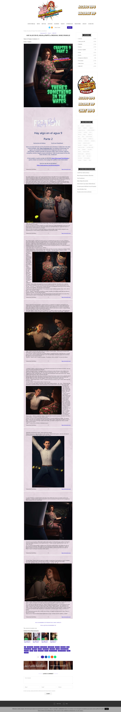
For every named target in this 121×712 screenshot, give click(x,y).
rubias (68, 650)
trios (90, 160)
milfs (36, 650)
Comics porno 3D (31, 23)
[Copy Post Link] (58, 657)
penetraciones (81, 153)
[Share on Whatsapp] (55, 657)
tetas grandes (87, 158)
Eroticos (44, 23)
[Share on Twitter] (49, 657)
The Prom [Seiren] (80, 178)
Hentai (38, 23)
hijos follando (28, 648)
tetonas (26, 652)
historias (34, 648)
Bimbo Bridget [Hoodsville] (82, 181)
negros (79, 151)
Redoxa (46, 650)
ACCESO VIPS (90, 23)
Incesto (63, 23)
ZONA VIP (84, 23)
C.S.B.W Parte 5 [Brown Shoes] (83, 172)
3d (78, 125)
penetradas (88, 153)
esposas (79, 134)
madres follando (64, 648)
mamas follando (81, 147)
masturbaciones (90, 147)
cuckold (79, 132)
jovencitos (52, 648)
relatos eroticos (53, 650)
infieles (84, 138)
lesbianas (93, 140)
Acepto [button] (106, 708)
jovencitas (80, 140)
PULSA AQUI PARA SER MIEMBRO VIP (48, 625)
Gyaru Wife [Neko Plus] (81, 189)
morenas (84, 149)
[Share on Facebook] (46, 657)
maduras (80, 145)
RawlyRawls (41, 650)
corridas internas (90, 130)
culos (90, 132)
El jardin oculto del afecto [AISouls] (84, 191)
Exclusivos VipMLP (87, 49)
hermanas (90, 134)
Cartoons (50, 23)
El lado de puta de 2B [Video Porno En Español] (86, 186)
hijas (79, 136)
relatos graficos (62, 650)
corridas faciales (81, 130)
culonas (85, 132)
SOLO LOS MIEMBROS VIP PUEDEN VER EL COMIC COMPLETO (48, 622)
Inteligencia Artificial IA (87, 58)
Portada (25, 30)
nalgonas (90, 149)
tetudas (85, 160)
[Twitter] (49, 27)
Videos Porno (78, 23)
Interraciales (69, 23)
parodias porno (86, 151)
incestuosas (45, 648)
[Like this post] (42, 657)
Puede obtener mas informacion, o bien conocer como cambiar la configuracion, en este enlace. (60, 710)
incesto (39, 648)
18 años (82, 125)
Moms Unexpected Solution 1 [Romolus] (85, 175)
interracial (90, 138)
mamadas (26, 650)
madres (57, 648)
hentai (84, 134)
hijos (83, 136)
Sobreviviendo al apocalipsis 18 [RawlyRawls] (86, 183)
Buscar (69, 27)
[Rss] (52, 27)
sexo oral (80, 158)
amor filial (88, 125)
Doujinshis (56, 23)
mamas (31, 650)
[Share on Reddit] (52, 657)
